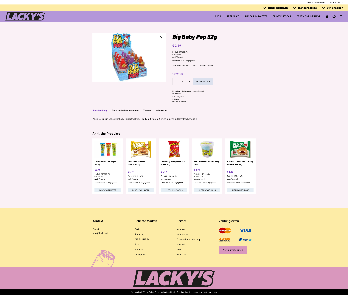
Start (174, 65)
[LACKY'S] (25, 16)
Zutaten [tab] (147, 110)
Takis (137, 229)
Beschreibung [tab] (100, 110)
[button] (161, 37)
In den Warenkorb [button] (107, 190)
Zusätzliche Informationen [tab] (125, 110)
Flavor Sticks (282, 16)
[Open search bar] (341, 16)
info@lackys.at (318, 2)
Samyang (139, 234)
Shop (217, 16)
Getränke (232, 16)
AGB (179, 249)
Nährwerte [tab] (161, 110)
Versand (179, 57)
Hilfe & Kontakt (336, 2)
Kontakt (181, 229)
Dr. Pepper (140, 254)
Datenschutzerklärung (188, 239)
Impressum (182, 234)
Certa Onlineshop (308, 16)
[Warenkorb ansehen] (327, 16)
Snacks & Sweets (256, 16)
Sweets (195, 65)
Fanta (137, 244)
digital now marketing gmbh (205, 292)
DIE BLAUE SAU (143, 239)
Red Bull (139, 249)
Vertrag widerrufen (233, 249)
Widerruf (181, 254)
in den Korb (203, 81)
